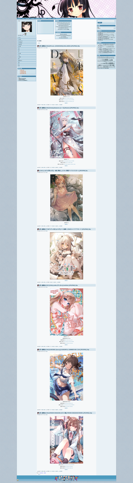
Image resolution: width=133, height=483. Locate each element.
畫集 (44, 104)
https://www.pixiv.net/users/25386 (69, 341)
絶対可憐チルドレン (108, 66)
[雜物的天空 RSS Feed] (17, 480)
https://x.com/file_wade (68, 162)
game (102, 61)
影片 (102, 65)
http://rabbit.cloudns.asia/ (65, 22)
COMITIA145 (99, 61)
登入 (19, 77)
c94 (99, 58)
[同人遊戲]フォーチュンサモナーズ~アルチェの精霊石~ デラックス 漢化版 (106, 49)
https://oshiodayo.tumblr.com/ (68, 98)
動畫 (104, 63)
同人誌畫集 (56, 104)
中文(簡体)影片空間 (23, 72)
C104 (50, 409)
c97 (104, 58)
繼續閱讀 (66, 165)
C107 (50, 346)
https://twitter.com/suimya (69, 343)
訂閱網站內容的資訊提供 (22, 78)
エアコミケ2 (113, 61)
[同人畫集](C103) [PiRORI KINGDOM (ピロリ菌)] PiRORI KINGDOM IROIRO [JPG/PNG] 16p (65, 413)
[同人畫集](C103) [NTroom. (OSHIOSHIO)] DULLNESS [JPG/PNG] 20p (59, 46)
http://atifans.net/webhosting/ (63, 37)
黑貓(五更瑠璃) (107, 68)
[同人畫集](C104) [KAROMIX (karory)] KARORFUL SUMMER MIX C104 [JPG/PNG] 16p (64, 349)
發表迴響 (60, 104)
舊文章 (38, 474)
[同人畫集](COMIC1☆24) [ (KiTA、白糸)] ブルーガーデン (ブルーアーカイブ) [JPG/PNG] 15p (106, 45)
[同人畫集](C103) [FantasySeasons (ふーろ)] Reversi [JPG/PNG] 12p (59, 108)
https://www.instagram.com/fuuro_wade (69, 164)
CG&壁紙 (42, 104)
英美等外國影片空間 (23, 73)
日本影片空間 (22, 70)
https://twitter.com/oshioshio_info (69, 101)
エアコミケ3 (99, 63)
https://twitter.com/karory (69, 406)
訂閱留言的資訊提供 (22, 79)
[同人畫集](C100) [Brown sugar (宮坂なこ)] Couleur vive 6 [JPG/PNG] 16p (106, 52)
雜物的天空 (21, 4)
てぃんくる (109, 61)
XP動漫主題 (104, 61)
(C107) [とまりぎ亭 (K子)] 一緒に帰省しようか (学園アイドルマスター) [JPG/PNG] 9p (63, 170)
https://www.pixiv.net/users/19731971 (68, 464)
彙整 (98, 27)
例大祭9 (102, 63)
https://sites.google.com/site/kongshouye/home (64, 26)
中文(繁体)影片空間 (23, 71)
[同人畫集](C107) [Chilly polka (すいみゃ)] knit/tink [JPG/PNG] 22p (58, 285)
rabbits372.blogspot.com (64, 25)
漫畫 (113, 65)
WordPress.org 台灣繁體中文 (23, 80)
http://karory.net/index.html (69, 403)
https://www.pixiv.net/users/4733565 (68, 99)
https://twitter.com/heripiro (69, 466)
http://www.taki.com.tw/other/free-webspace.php (63, 35)
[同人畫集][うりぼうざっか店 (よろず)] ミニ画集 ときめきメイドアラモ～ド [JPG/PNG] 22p (65, 229)
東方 (111, 65)
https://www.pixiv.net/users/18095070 (68, 404)
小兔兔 (46, 47)
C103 (50, 104)
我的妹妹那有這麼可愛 (106, 65)
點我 (68, 29)
